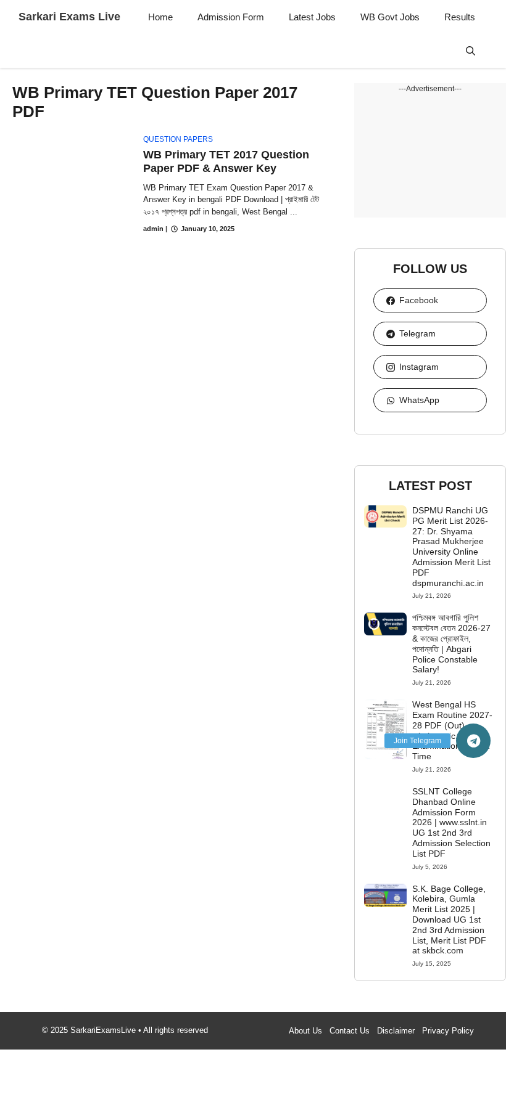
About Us (305, 1030)
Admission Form (230, 17)
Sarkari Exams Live (69, 16)
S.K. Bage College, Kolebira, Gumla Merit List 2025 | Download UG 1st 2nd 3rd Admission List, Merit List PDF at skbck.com (449, 920)
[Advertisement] (430, 156)
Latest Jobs (312, 17)
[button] (470, 51)
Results (459, 17)
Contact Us (350, 1030)
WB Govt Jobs (390, 17)
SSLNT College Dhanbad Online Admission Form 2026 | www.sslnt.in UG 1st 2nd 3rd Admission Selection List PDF (451, 822)
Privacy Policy (448, 1030)
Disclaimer (396, 1030)
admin (153, 228)
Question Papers (178, 139)
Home (160, 17)
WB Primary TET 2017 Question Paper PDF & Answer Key (226, 161)
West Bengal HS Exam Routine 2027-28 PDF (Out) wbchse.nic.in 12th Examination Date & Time (452, 730)
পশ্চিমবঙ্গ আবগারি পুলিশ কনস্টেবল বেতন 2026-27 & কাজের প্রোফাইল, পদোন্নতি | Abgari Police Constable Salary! (451, 643)
